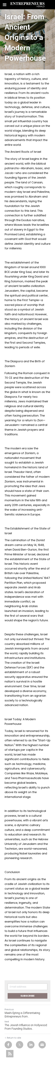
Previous (9, 1009)
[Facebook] (8, 1044)
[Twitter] (19, 1044)
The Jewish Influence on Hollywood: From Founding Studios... (26, 1026)
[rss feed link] (9, 1053)
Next (7, 1021)
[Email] (42, 1044)
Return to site (14, 1037)
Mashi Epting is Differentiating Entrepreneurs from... (22, 1014)
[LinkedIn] (31, 1044)
